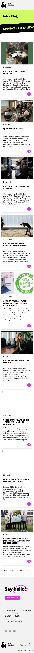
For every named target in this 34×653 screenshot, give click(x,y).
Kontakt (27, 610)
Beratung (9, 622)
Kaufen (8, 616)
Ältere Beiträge (25, 570)
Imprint (20, 650)
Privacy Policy (28, 650)
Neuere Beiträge (9, 570)
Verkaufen (10, 610)
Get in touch (12, 598)
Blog (17, 616)
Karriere (19, 622)
